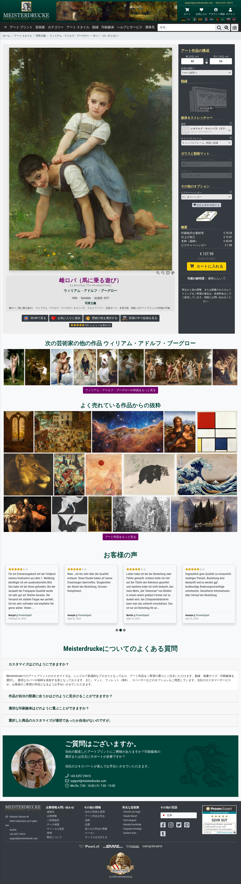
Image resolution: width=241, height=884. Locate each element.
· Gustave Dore (129, 833)
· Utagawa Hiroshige (132, 828)
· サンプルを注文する (95, 837)
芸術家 (40, 27)
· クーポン (89, 833)
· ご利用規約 (52, 820)
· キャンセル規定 (55, 828)
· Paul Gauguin (129, 820)
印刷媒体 (107, 27)
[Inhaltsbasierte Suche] (226, 27)
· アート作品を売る (94, 816)
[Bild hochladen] (234, 27)
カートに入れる (208, 266)
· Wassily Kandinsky (131, 824)
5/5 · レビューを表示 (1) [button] (98, 325)
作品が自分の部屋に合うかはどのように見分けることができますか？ (61, 696)
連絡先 (150, 27)
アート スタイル (78, 27)
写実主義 (41, 35)
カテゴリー (56, 27)
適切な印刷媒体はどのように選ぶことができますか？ (49, 708)
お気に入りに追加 (68, 318)
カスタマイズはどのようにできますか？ (39, 664)
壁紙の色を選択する (103, 318)
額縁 (95, 27)
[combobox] (206, 72)
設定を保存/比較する (208, 205)
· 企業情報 (51, 816)
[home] (5, 27)
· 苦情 (49, 833)
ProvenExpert (25, 615)
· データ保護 (52, 824)
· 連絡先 (50, 811)
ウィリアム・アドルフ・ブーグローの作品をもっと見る (120, 390)
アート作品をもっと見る (120, 536)
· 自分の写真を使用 (94, 811)
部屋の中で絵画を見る (142, 318)
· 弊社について (54, 837)
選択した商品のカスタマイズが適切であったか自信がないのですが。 (61, 720)
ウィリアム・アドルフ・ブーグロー (69, 35)
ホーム (6, 35)
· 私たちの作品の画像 (95, 828)
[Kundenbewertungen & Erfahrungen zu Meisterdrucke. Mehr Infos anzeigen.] (219, 819)
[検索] (219, 27)
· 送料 (87, 820)
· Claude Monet (129, 816)
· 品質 (87, 824)
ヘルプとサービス (129, 27)
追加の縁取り (188, 68)
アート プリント (21, 27)
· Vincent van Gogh (131, 811)
